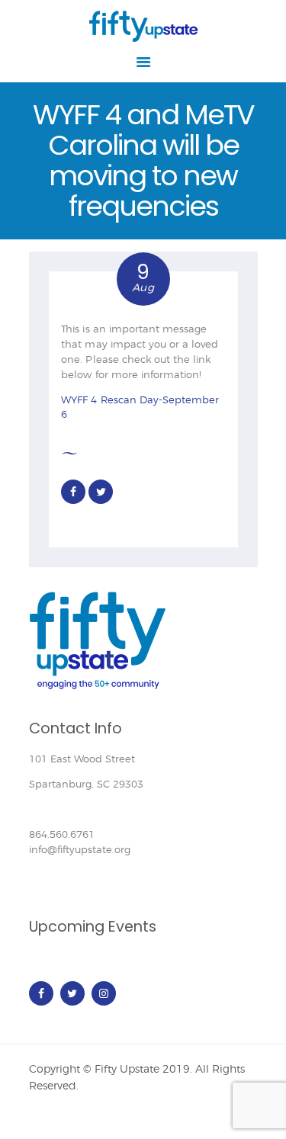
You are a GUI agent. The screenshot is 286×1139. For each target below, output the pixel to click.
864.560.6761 (62, 834)
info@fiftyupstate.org (79, 849)
